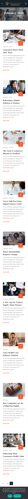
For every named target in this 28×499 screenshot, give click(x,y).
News (10, 46)
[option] (14, 238)
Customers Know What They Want (13, 51)
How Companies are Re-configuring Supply (13, 405)
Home (8, 16)
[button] (26, 3)
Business (5, 97)
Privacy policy (17, 496)
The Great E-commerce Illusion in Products (13, 152)
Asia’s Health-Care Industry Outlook (11, 354)
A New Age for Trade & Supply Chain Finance (13, 304)
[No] (26, 493)
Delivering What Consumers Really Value (13, 455)
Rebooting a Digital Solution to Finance (11, 102)
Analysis (5, 46)
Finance (11, 147)
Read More (6, 70)
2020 (13, 16)
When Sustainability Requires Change (11, 253)
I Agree (10, 496)
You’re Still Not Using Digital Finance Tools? (12, 203)
